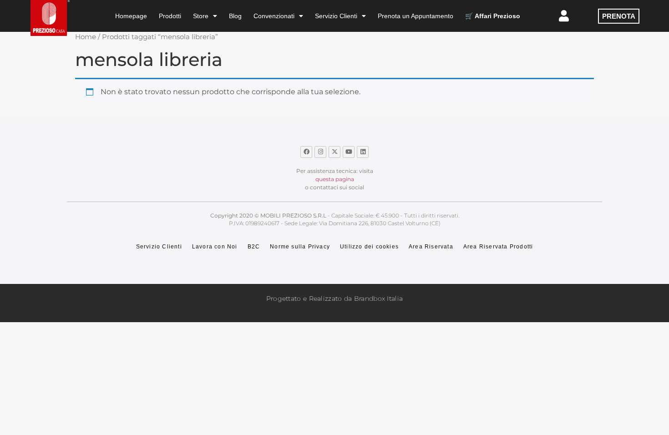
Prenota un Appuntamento (415, 16)
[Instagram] (320, 152)
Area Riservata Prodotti (498, 246)
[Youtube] (349, 152)
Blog (235, 16)
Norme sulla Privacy (300, 246)
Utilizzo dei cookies (369, 246)
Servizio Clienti (336, 16)
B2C (254, 246)
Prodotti (170, 16)
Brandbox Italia (378, 298)
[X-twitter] (334, 152)
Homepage (131, 16)
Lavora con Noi (215, 246)
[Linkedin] (363, 152)
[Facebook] (306, 152)
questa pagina (334, 179)
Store (200, 16)
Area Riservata (431, 246)
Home (85, 37)
